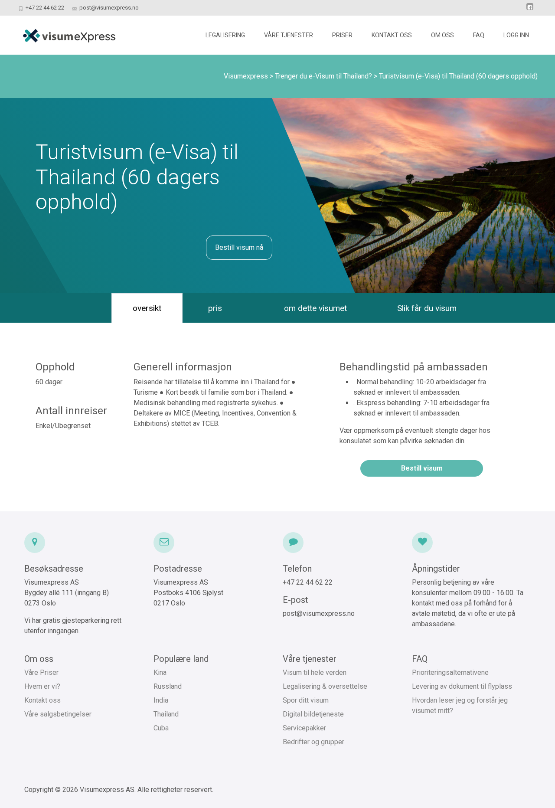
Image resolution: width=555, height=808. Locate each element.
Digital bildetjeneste (313, 714)
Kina (159, 672)
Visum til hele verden (314, 672)
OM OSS (442, 35)
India (160, 700)
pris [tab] (215, 308)
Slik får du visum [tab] (427, 308)
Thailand (166, 714)
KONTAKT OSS (392, 35)
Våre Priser (41, 672)
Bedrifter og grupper (313, 742)
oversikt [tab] (147, 308)
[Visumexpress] (62, 33)
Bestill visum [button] (422, 468)
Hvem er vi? (42, 686)
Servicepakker (304, 728)
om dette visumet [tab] (315, 308)
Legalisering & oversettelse (325, 686)
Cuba (161, 728)
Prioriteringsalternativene (450, 672)
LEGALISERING (225, 35)
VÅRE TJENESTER (288, 35)
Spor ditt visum (306, 700)
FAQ (478, 35)
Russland (167, 686)
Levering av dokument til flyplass (462, 686)
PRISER (342, 35)
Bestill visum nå (239, 247)
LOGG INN (516, 35)
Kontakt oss (42, 700)
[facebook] (529, 11)
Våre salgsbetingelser (57, 714)
